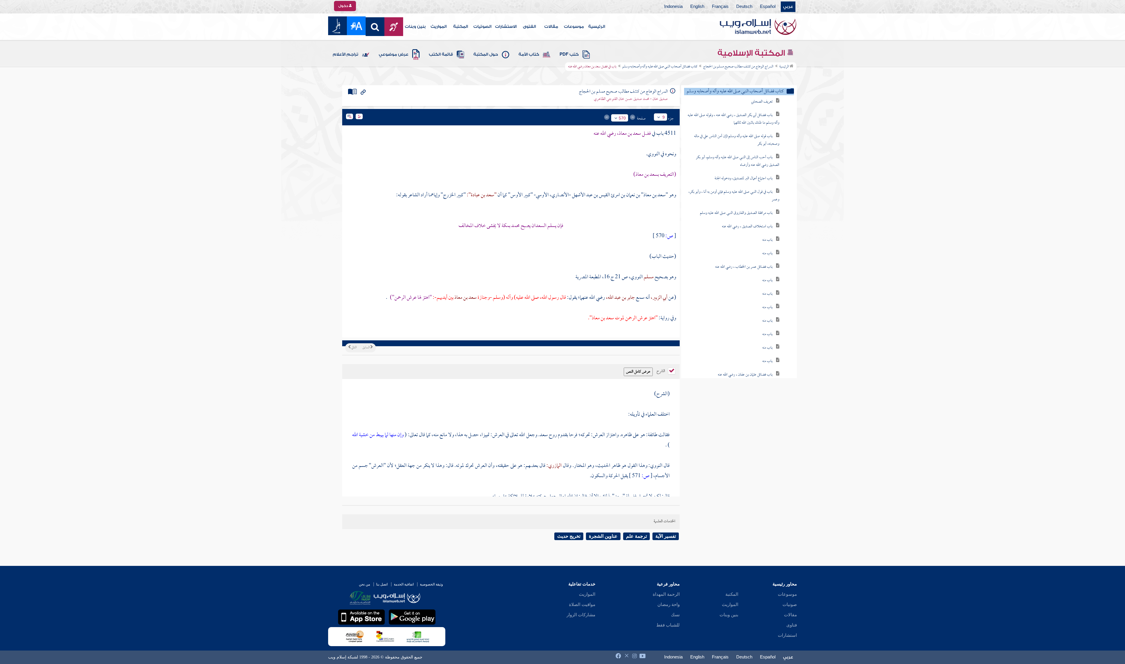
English (697, 6)
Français (720, 6)
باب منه (767, 240)
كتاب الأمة (529, 54)
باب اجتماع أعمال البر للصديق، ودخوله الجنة (744, 178)
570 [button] (622, 118)
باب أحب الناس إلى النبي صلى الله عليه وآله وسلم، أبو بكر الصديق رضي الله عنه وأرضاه (737, 161)
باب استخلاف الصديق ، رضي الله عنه (747, 226)
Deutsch (744, 6)
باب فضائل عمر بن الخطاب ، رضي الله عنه (744, 267)
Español (767, 6)
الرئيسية (596, 26)
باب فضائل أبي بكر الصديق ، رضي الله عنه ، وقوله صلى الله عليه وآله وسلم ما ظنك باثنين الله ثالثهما (733, 119)
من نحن (364, 584)
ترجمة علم (636, 536)
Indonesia (673, 6)
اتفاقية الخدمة (404, 584)
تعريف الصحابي (762, 102)
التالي (354, 347)
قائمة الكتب (441, 54)
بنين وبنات (415, 26)
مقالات (551, 26)
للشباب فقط (668, 625)
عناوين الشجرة (603, 536)
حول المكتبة (485, 54)
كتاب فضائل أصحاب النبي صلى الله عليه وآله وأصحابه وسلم (659, 67)
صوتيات (790, 604)
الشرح (661, 370)
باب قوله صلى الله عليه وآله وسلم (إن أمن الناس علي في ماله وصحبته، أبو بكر (736, 140)
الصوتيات (482, 26)
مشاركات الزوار (581, 614)
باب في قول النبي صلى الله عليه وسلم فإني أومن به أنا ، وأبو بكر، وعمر (733, 196)
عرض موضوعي (393, 54)
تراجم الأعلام (345, 54)
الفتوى (529, 26)
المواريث (438, 26)
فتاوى (791, 625)
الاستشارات (506, 26)
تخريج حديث (568, 536)
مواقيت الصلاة (582, 604)
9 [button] (663, 117)
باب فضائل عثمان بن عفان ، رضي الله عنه (745, 375)
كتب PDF (569, 54)
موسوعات (574, 26)
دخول (343, 6)
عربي (788, 6)
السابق (366, 347)
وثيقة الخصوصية (431, 584)
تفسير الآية (665, 536)
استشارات (787, 635)
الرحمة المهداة (666, 594)
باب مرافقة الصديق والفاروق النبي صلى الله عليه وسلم (736, 213)
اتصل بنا (382, 584)
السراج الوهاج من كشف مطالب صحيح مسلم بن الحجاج (738, 67)
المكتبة (460, 26)
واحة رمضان (668, 604)
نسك (675, 614)
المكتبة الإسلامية (752, 53)
